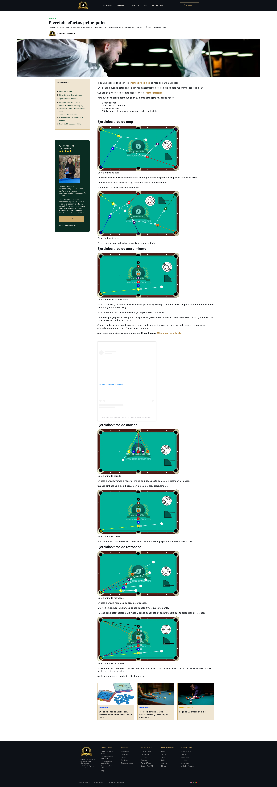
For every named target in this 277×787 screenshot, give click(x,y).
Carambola (145, 754)
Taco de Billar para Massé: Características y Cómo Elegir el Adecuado (71, 117)
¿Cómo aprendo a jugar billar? (107, 757)
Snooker (144, 757)
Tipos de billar (134, 5)
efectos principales (139, 83)
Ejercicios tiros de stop (67, 91)
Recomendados (157, 5)
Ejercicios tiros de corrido (68, 99)
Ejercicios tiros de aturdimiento (70, 95)
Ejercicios (124, 760)
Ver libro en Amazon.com (67, 225)
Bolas (163, 760)
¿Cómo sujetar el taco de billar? (106, 762)
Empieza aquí (107, 5)
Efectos (123, 757)
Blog (145, 5)
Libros (163, 751)
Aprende (120, 5)
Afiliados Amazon (187, 766)
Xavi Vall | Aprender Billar (66, 33)
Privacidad (185, 757)
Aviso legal (185, 763)
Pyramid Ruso (146, 763)
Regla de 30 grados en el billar (70, 124)
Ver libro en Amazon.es (71, 219)
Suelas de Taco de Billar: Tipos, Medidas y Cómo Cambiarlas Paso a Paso (72, 108)
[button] (86, 82)
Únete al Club (189, 5)
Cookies (184, 760)
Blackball (144, 760)
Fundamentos (125, 754)
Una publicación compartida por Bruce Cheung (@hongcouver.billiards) (126, 417)
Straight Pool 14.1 (147, 766)
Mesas (163, 766)
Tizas (163, 757)
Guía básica (125, 751)
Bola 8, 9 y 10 (146, 751)
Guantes (164, 763)
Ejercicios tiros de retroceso (69, 102)
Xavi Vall (184, 754)
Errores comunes (127, 763)
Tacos (163, 754)
